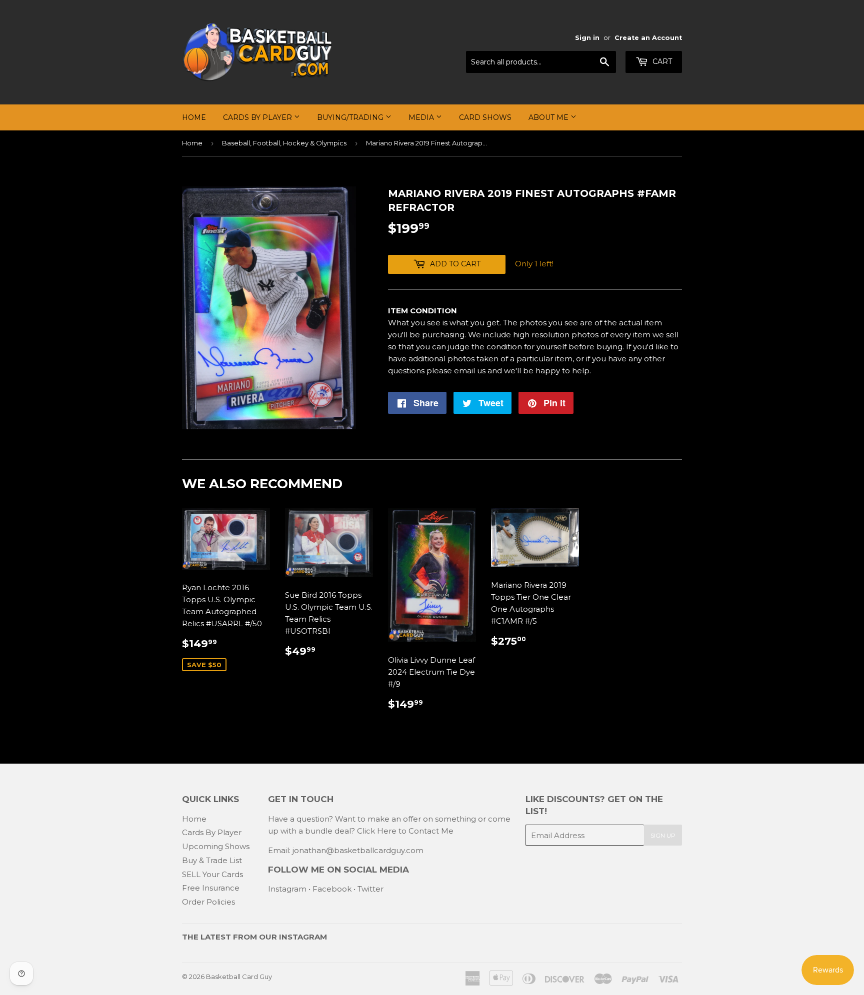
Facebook (332, 889)
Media (422, 117)
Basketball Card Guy (239, 977)
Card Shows (485, 117)
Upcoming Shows (216, 846)
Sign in (587, 37)
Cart (661, 61)
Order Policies (208, 902)
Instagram (287, 889)
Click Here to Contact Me (405, 831)
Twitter (371, 889)
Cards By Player (258, 117)
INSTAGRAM (303, 937)
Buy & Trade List (212, 860)
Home (194, 117)
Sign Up (663, 835)
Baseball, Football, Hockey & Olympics (284, 143)
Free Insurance (211, 888)
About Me (549, 117)
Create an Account (648, 37)
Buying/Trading (351, 117)
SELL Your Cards (212, 874)
